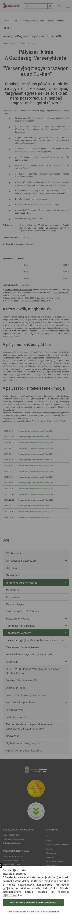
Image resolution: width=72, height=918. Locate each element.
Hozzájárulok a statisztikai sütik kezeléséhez (33, 902)
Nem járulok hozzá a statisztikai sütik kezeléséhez (33, 911)
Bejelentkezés (59, 6)
